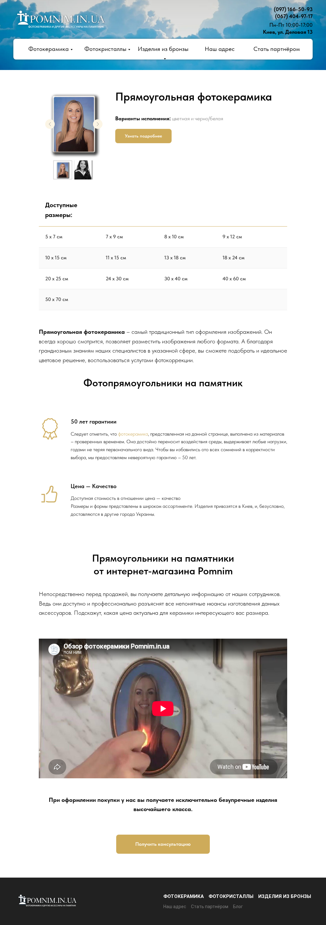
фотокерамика (133, 434)
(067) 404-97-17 (294, 16)
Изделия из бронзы (284, 896)
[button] (143, 136)
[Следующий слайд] (98, 124)
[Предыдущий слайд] (50, 124)
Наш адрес (220, 49)
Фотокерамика (48, 49)
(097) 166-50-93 (293, 9)
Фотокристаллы (105, 49)
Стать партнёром (276, 49)
